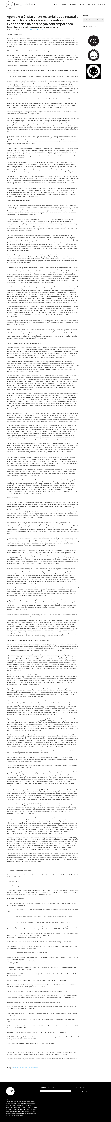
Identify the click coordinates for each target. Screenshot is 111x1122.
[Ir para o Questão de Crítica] (10, 1091)
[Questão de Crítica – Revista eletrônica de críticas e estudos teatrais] (21, 5)
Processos (91, 5)
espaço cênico (23, 1068)
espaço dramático (33, 1068)
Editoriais (56, 5)
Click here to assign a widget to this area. (84, 1091)
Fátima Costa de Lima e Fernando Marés (40, 30)
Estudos (73, 5)
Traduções (101, 5)
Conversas (82, 5)
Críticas (64, 5)
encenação (15, 1068)
